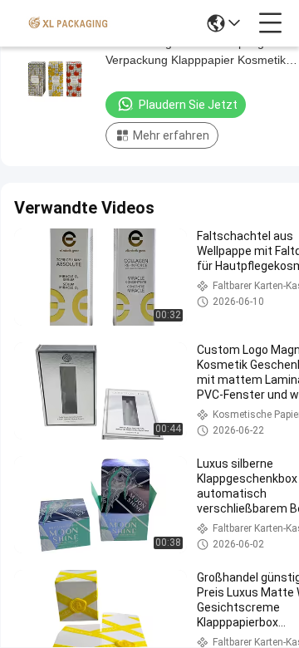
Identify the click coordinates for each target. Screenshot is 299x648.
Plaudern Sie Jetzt (188, 104)
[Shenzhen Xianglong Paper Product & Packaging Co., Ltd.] (68, 23)
